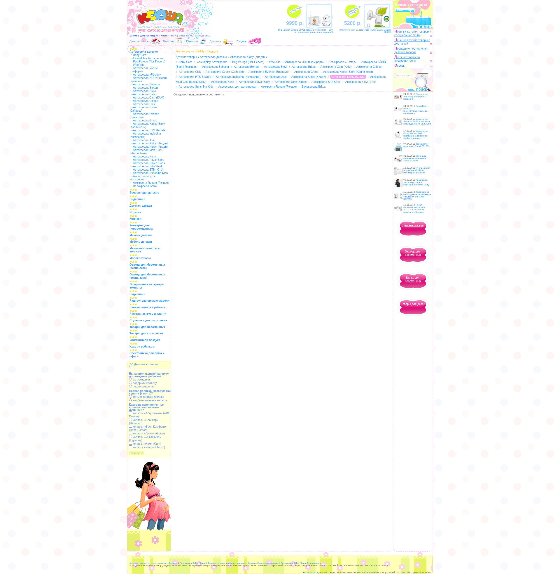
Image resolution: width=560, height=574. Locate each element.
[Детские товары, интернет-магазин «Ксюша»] (160, 34)
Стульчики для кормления (148, 320)
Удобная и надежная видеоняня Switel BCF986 (415, 158)
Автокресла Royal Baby (148, 159)
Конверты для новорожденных (141, 227)
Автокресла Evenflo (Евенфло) (268, 71)
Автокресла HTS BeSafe (149, 130)
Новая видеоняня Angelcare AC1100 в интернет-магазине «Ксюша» (414, 208)
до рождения (141, 379)
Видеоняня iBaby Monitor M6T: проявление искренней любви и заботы (415, 134)
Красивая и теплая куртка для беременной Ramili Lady (416, 182)
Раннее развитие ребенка (147, 307)
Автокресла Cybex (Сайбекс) (225, 71)
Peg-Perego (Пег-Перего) (149, 61)
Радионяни (137, 294)
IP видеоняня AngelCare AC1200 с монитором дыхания (416, 170)
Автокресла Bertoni (145, 87)
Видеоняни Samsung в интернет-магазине (415, 96)
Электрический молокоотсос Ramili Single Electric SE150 (365, 31)
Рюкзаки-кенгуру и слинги (148, 313)
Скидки (241, 41)
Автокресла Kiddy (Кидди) (150, 143)
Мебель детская (141, 241)
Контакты (192, 41)
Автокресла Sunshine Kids (150, 173)
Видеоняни (137, 199)
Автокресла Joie (144, 140)
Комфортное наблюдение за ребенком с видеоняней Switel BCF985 (417, 195)
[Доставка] (228, 41)
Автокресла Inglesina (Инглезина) (238, 76)
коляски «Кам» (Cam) (146, 443)
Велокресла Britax (145, 186)
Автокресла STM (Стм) (148, 169)
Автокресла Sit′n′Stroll (147, 166)
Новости (168, 41)
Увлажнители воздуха (145, 340)
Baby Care (139, 55)
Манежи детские (141, 235)
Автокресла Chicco (145, 100)
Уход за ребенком (142, 346)
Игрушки (136, 212)
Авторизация (405, 10)
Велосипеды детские (144, 192)
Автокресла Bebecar (146, 84)
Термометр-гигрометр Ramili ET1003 (416, 145)
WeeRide (138, 64)
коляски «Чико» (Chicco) (148, 447)
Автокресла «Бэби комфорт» (304, 62)
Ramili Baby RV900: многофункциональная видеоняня (415, 109)
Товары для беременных (147, 326)
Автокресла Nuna (144, 156)
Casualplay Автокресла (148, 58)
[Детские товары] (155, 41)
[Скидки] (255, 41)
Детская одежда (141, 205)
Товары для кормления (146, 333)
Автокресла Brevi (144, 91)
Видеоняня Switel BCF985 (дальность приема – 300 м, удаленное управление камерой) (305, 31)
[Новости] (179, 41)
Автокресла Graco (145, 120)
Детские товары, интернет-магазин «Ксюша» (154, 563)
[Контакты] (203, 41)
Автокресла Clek (144, 104)
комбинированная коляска (149, 400)
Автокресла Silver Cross (149, 163)
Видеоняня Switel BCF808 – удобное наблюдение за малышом (417, 121)
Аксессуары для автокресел (142, 178)
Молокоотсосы (140, 258)
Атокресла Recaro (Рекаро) (151, 182)
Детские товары (139, 41)
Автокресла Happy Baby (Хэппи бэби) (348, 71)
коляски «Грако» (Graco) (148, 433)
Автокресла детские (144, 51)
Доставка (215, 41)
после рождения (143, 386)
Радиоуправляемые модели (149, 300)
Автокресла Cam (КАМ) (148, 97)
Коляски (135, 218)
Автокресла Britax (145, 94)
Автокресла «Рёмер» (147, 74)
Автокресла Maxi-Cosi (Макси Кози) (146, 151)
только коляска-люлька (148, 396)
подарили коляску (144, 383)
